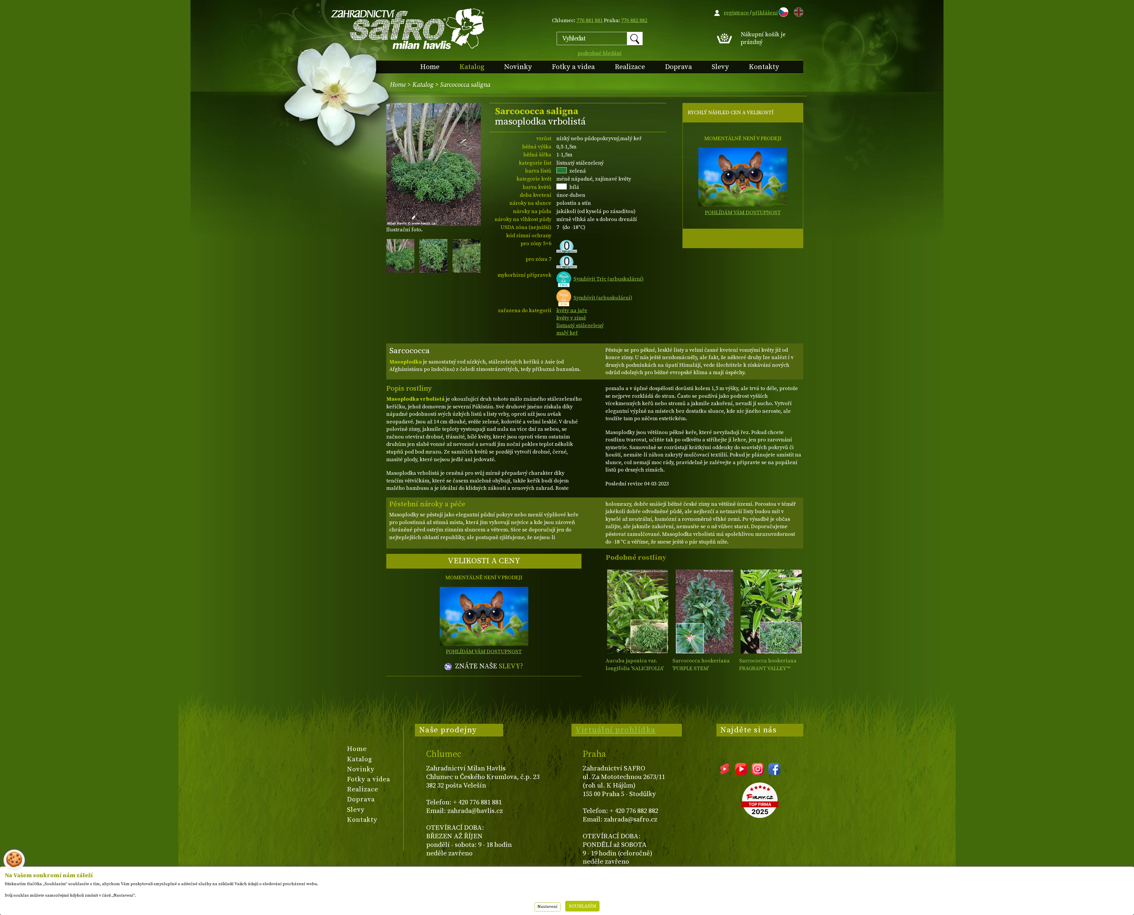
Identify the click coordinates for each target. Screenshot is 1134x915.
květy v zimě (571, 318)
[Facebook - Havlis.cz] (774, 773)
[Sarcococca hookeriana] (704, 611)
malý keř (567, 333)
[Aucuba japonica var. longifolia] (638, 611)
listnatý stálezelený (580, 325)
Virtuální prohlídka (615, 730)
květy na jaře (571, 310)
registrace (736, 12)
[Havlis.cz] (408, 28)
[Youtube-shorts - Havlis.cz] (724, 773)
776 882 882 (634, 20)
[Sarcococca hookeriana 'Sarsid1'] (771, 611)
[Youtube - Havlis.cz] (741, 773)
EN (797, 11)
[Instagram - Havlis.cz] (758, 773)
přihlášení (765, 12)
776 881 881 (589, 20)
